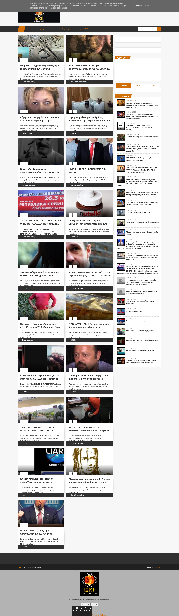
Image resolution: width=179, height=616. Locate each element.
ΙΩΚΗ (19, 567)
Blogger (158, 567)
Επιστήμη (78, 29)
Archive (138, 86)
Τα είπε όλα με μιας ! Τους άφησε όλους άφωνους (142, 137)
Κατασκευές (74, 237)
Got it (147, 6)
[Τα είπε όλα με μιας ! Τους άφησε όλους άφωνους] (121, 137)
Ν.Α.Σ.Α (24, 495)
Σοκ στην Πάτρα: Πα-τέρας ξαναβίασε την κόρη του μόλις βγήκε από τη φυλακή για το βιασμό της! (39, 275)
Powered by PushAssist (99, 615)
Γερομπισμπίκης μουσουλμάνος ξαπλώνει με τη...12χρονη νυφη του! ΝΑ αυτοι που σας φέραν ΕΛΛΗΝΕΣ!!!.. (89, 120)
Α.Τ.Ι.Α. (86, 29)
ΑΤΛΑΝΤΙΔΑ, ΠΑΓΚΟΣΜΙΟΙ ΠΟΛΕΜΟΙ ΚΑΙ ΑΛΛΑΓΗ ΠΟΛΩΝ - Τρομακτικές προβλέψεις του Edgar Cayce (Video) (142, 116)
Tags (153, 86)
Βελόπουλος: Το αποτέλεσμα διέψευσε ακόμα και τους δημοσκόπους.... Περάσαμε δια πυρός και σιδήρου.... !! (142, 258)
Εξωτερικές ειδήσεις (39, 29)
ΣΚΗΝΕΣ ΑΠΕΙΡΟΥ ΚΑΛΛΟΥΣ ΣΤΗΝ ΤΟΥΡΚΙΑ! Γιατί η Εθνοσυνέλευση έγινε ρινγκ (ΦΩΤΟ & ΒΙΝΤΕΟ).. (89, 430)
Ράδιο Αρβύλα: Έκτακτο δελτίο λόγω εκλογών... (142, 222)
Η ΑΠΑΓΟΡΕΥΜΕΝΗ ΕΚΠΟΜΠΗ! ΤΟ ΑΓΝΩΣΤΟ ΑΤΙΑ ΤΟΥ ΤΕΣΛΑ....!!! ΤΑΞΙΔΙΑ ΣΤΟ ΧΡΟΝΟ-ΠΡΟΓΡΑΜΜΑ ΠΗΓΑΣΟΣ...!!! (142, 170)
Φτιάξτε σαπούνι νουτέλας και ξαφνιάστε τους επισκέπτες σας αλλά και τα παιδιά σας (88, 224)
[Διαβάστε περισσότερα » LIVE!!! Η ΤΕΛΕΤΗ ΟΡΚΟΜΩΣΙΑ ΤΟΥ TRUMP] (87, 141)
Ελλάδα (28, 29)
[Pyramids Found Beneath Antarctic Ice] (121, 212)
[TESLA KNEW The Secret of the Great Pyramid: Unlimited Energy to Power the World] (121, 203)
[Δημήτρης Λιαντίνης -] (121, 341)
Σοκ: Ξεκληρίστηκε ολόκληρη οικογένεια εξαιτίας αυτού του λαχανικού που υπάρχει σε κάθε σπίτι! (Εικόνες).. (89, 69)
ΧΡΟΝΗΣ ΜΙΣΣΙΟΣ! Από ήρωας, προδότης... (140, 331)
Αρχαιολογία (66, 29)
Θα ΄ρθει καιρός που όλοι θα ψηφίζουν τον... (140, 350)
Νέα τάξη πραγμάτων (29, 185)
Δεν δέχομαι (86, 604)
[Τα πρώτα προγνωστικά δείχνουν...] (121, 321)
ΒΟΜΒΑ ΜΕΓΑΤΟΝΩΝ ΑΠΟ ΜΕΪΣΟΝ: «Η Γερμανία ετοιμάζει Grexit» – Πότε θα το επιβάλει (89, 275)
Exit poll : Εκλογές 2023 (134, 311)
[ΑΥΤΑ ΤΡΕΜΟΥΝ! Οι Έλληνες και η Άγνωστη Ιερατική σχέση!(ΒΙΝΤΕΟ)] (121, 158)
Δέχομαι (94, 604)
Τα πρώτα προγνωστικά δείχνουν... (138, 321)
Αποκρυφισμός (54, 29)
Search (159, 29)
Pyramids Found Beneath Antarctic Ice (139, 212)
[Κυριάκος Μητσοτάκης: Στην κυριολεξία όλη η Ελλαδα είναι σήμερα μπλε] (121, 291)
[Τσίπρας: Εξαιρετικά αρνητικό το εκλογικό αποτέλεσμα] (121, 301)
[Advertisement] (117, 12)
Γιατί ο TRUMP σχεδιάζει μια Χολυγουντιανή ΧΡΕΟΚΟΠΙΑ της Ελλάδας (36, 533)
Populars (124, 85)
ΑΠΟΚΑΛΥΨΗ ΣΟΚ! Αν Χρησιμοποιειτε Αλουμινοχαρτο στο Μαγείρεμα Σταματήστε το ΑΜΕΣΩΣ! (89, 327)
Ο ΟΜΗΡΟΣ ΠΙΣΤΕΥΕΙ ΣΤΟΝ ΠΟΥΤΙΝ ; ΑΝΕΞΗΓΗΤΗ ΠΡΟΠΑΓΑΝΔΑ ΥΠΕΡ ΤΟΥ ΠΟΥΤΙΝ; (139, 128)
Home (21, 29)
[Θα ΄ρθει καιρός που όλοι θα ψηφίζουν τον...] (121, 351)
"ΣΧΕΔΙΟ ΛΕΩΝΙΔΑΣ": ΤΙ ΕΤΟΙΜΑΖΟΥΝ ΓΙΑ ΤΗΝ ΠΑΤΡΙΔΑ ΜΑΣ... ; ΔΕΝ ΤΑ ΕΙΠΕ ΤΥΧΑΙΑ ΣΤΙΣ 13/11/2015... (142, 149)
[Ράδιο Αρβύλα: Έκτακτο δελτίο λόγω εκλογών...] (121, 222)
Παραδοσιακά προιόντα (78, 82)
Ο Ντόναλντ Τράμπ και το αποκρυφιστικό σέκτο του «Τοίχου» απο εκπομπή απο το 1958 (40, 172)
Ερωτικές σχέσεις (27, 133)
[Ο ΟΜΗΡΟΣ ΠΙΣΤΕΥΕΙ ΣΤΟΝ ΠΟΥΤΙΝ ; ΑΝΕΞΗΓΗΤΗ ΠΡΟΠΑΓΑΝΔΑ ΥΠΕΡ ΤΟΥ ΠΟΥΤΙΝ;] (121, 126)
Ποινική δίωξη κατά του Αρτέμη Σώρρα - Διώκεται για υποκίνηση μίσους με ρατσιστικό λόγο (89, 378)
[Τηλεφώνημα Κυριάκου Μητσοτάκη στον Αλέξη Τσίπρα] (121, 232)
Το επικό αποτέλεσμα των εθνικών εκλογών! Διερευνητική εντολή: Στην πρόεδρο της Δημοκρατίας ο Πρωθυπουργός (141, 282)
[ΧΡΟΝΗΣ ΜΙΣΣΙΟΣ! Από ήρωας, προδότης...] (121, 331)
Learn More (137, 6)
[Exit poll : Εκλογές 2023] (121, 311)
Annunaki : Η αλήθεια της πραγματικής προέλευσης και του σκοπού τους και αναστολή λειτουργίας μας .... (142, 105)
